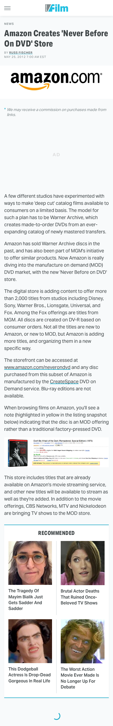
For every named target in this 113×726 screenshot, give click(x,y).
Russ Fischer (21, 52)
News (9, 24)
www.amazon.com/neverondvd (37, 367)
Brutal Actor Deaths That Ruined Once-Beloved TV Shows (80, 597)
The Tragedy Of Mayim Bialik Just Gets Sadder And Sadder (25, 599)
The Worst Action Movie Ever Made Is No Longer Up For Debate (80, 678)
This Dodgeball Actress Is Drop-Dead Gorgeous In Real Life (29, 675)
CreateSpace (64, 381)
